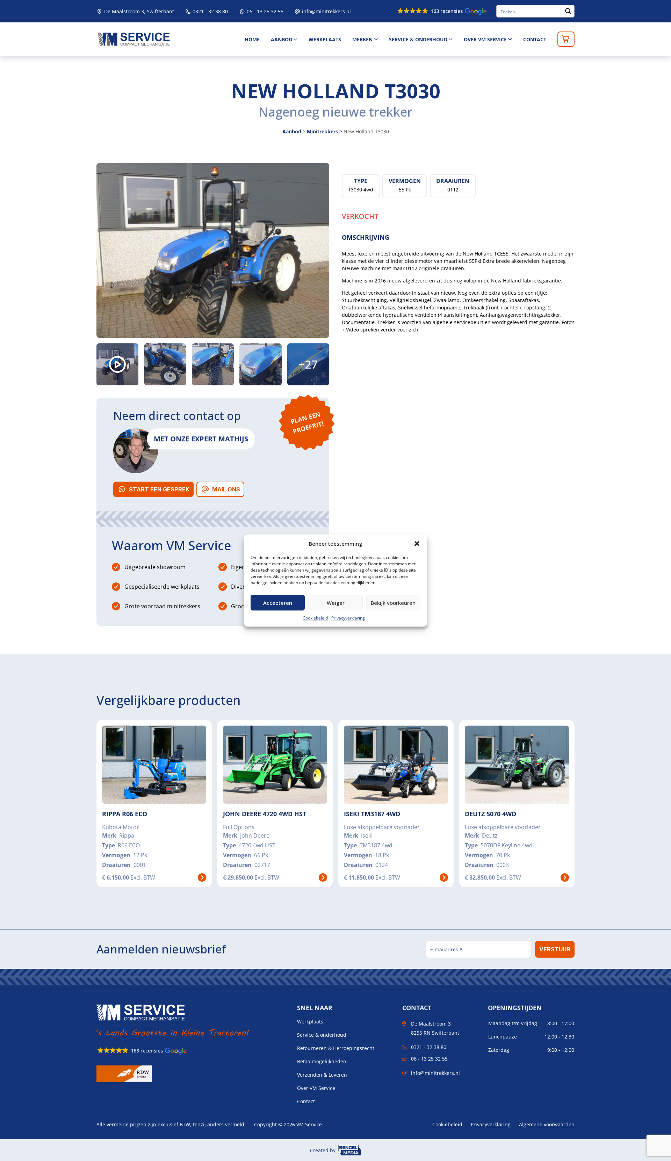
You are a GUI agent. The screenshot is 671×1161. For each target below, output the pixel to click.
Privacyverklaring (348, 618)
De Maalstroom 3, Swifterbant (138, 11)
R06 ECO (129, 845)
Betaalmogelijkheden (321, 1061)
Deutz (490, 835)
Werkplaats (325, 39)
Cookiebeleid (315, 618)
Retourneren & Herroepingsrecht (335, 1048)
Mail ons (226, 489)
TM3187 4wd (376, 845)
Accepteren (277, 602)
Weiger (336, 602)
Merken (362, 39)
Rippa (126, 835)
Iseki (367, 835)
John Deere (254, 835)
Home (252, 39)
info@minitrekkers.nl (326, 11)
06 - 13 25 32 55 (264, 11)
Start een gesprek (159, 489)
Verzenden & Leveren (322, 1074)
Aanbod (281, 39)
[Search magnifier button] (568, 11)
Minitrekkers (322, 131)
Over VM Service (485, 39)
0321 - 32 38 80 (209, 11)
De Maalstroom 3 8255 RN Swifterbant (435, 1028)
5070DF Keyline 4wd (507, 845)
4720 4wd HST (257, 845)
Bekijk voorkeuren (393, 602)
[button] (416, 543)
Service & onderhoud (418, 39)
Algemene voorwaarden (547, 1124)
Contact (534, 39)
